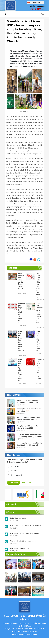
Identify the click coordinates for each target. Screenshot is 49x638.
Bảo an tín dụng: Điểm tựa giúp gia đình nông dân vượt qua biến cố (29, 437)
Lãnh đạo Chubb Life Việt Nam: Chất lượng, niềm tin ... (38, 341)
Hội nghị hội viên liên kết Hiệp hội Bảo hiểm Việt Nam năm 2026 (28, 419)
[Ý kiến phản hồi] (39, 260)
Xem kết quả (26, 483)
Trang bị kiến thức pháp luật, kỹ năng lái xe (29, 410)
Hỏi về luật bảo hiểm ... (18, 518)
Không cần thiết (16, 475)
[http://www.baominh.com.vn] (38, 494)
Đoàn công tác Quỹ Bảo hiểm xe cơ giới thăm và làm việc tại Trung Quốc (29, 402)
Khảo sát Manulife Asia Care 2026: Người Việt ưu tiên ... (39, 314)
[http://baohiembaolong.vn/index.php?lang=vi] (17, 494)
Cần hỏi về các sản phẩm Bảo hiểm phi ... (25, 533)
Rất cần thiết (15, 467)
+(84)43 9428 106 (37, 9)
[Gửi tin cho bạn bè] (35, 260)
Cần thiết (14, 471)
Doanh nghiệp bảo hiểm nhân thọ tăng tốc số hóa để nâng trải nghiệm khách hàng (29, 445)
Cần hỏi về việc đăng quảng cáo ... (23, 541)
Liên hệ (32, 6)
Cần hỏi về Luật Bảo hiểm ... (20, 549)
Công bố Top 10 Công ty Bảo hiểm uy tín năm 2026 (28, 427)
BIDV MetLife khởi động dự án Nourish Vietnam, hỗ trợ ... (21, 282)
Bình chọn (13, 483)
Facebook (40, 6)
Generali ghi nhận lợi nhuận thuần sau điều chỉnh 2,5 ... (21, 313)
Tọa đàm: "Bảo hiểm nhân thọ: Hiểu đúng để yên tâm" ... (38, 285)
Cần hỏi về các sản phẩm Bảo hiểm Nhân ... (26, 526)
